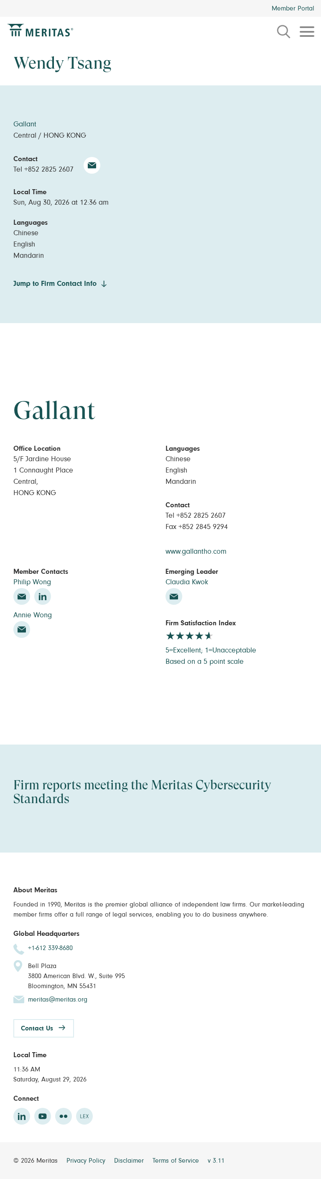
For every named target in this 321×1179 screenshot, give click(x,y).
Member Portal (293, 8)
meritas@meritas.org (57, 999)
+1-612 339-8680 (50, 948)
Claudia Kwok (187, 582)
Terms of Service (177, 1160)
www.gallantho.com (196, 551)
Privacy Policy (86, 1160)
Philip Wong (32, 582)
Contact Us (37, 1028)
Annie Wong (32, 615)
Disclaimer (130, 1160)
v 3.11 (216, 1160)
